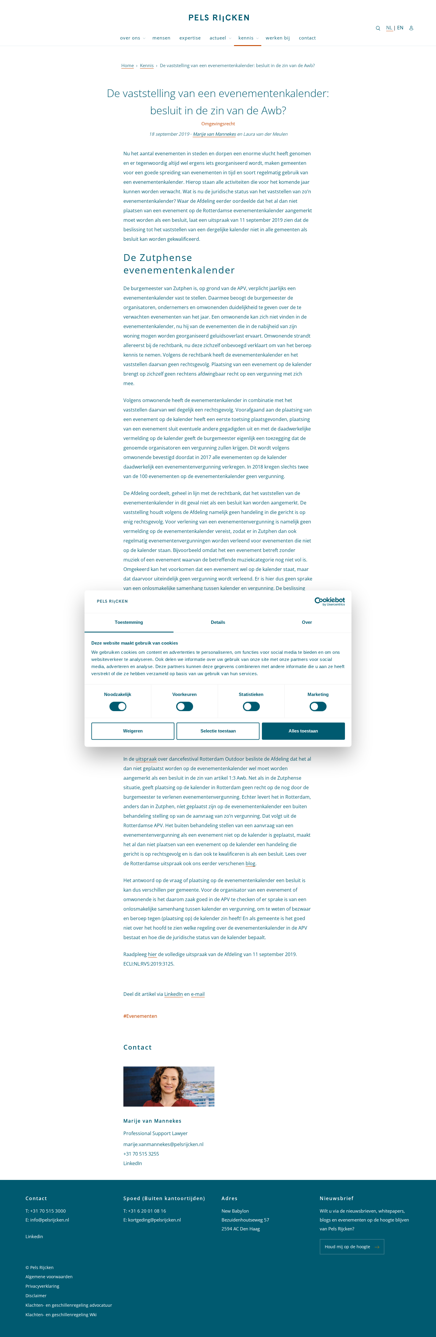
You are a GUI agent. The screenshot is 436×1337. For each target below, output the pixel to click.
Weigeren (133, 731)
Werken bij (278, 38)
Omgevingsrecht (218, 123)
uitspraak (146, 759)
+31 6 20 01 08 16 (147, 1211)
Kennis (246, 38)
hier (152, 954)
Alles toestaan (303, 731)
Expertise (190, 38)
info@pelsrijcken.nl (49, 1220)
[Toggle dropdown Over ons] (144, 38)
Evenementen (140, 1016)
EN (400, 27)
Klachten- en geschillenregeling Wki (61, 1314)
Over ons (130, 38)
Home (127, 65)
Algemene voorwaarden (49, 1276)
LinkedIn (173, 994)
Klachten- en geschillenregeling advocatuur (69, 1305)
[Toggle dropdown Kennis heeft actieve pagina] (257, 38)
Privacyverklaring (42, 1286)
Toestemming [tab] (129, 622)
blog (250, 863)
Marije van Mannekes (214, 134)
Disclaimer (36, 1295)
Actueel (218, 38)
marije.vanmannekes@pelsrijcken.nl (163, 1144)
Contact (307, 38)
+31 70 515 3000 (48, 1211)
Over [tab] (307, 622)
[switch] (184, 706)
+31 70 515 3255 (141, 1154)
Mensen (161, 38)
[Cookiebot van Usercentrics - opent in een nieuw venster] (319, 601)
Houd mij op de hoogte (347, 1246)
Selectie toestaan (218, 731)
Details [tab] (218, 622)
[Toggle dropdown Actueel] (230, 38)
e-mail (198, 994)
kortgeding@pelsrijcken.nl (154, 1220)
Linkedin (34, 1236)
